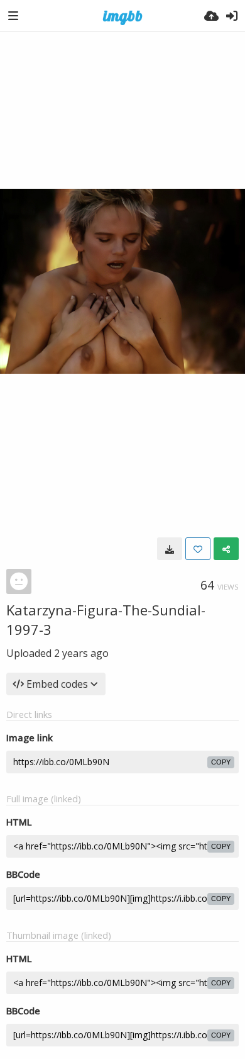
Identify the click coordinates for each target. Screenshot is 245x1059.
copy (221, 762)
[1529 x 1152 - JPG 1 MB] (169, 548)
